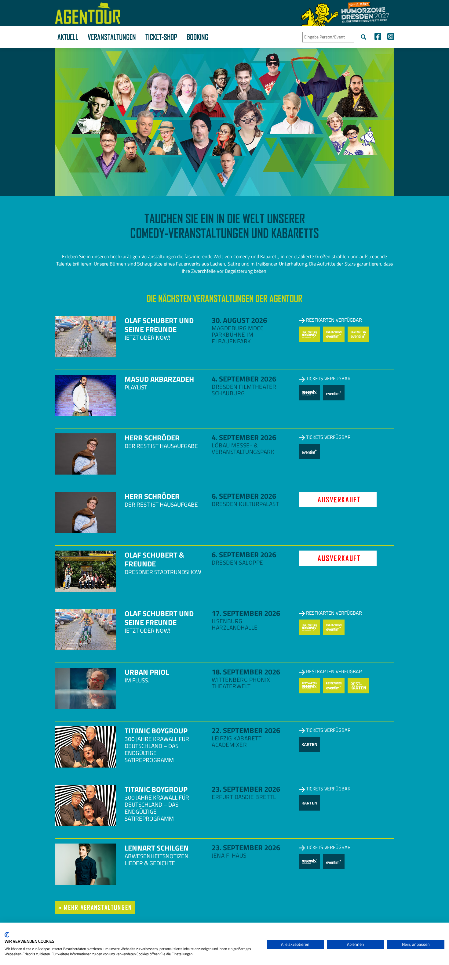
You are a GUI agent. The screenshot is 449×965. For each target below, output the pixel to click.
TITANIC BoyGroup (156, 730)
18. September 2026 (246, 671)
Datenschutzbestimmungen (236, 930)
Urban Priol (147, 672)
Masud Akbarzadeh (159, 379)
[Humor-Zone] (345, 13)
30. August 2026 (239, 320)
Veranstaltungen (112, 37)
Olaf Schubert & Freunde (154, 559)
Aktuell (67, 37)
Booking (197, 37)
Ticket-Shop (161, 37)
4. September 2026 (244, 378)
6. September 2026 (244, 495)
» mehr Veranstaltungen (95, 907)
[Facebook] (377, 37)
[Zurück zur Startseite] (87, 13)
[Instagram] (389, 37)
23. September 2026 (246, 788)
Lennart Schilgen (157, 847)
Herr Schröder (152, 437)
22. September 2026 (246, 730)
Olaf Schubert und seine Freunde (159, 325)
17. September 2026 (246, 613)
